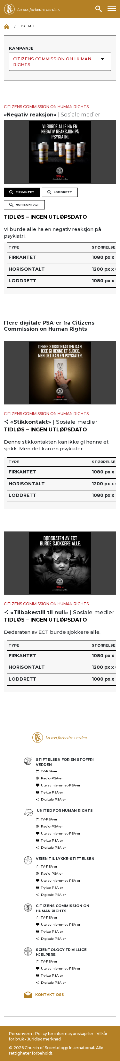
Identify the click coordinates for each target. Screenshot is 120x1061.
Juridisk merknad (44, 1039)
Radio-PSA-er (52, 778)
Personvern (21, 1033)
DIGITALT (28, 26)
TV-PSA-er (49, 771)
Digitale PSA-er (53, 799)
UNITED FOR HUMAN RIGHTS (65, 810)
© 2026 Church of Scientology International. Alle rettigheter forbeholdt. (56, 1050)
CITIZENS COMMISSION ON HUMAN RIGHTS (46, 106)
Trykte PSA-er (52, 792)
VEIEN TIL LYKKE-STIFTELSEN (65, 858)
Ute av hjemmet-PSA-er (60, 785)
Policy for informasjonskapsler (64, 1033)
